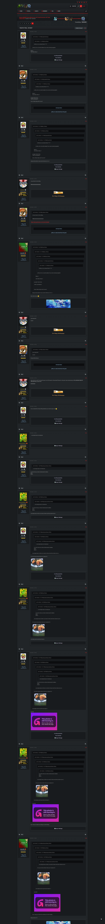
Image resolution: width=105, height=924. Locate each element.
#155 (86, 207)
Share (22, 65)
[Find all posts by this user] (19, 66)
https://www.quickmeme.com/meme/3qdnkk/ (40, 222)
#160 (86, 406)
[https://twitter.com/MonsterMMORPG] (79, 2)
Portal (28, 11)
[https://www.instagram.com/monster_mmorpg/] (86, 2)
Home (21, 11)
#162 (86, 460)
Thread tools (79, 28)
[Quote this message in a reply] (85, 66)
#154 (86, 178)
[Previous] (20, 24)
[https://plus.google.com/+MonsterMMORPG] (82, 2)
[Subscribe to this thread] (85, 28)
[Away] (25, 253)
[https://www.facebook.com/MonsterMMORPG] (77, 2)
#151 (86, 31)
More (59, 11)
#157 (86, 316)
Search (36, 11)
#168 (86, 838)
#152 (86, 69)
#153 (86, 121)
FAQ (52, 11)
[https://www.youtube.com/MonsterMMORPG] (84, 2)
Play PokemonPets (61, 18)
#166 (86, 652)
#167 (86, 747)
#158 (86, 344)
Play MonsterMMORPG (76, 18)
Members (45, 11)
